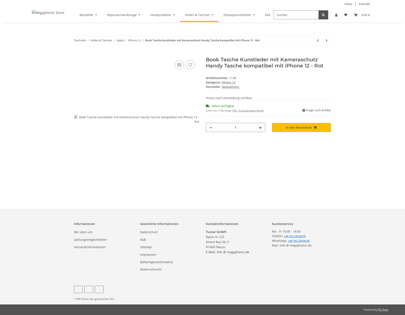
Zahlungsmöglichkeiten (90, 240)
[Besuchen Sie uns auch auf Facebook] (78, 289)
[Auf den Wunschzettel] (190, 64)
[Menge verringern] (210, 127)
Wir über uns (83, 232)
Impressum (148, 255)
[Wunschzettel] (346, 15)
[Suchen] (323, 14)
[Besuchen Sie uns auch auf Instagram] (99, 289)
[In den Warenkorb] (77, 54)
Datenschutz (149, 232)
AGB (143, 240)
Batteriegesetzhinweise (156, 262)
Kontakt (364, 4)
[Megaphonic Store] (48, 12)
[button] (336, 15)
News (348, 4)
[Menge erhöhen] (260, 127)
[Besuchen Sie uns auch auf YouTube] (88, 289)
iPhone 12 (228, 82)
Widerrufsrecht (151, 269)
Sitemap (146, 247)
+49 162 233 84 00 (299, 241)
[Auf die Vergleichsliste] (179, 64)
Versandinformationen (90, 247)
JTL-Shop (383, 309)
